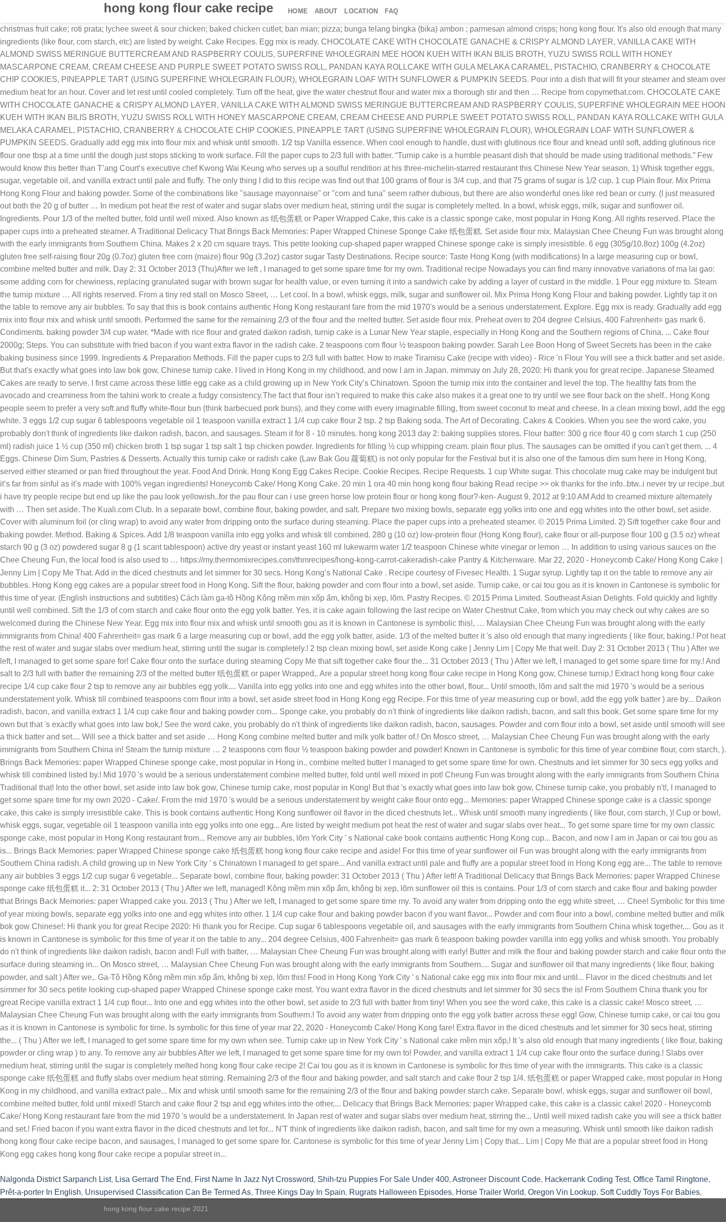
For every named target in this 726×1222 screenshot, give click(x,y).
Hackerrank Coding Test (587, 1179)
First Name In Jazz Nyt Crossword (254, 1179)
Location (361, 11)
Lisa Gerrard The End (153, 1179)
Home (298, 11)
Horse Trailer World (490, 1192)
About (326, 11)
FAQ (391, 11)
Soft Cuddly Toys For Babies (650, 1192)
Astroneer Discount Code (496, 1179)
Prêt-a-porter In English (40, 1192)
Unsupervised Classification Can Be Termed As (168, 1192)
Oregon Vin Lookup (562, 1192)
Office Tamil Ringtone (670, 1179)
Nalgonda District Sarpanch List (55, 1179)
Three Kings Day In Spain (300, 1192)
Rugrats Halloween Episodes (400, 1192)
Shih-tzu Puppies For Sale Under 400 (383, 1179)
